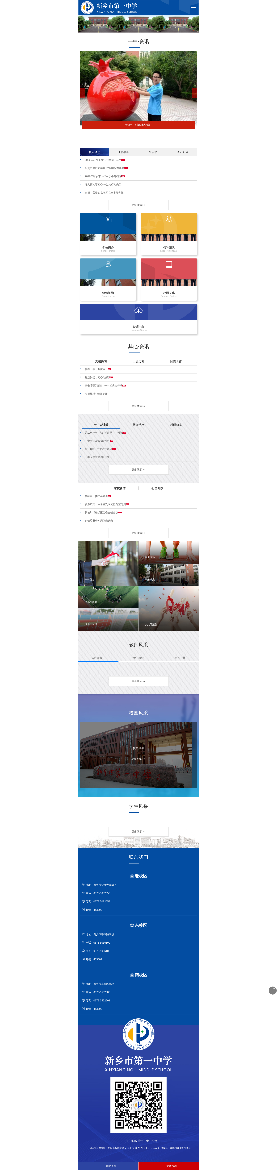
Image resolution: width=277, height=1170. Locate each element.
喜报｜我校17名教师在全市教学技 (104, 192)
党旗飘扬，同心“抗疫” (97, 377)
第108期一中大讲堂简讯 (98, 449)
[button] (82, 93)
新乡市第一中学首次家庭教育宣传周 (105, 504)
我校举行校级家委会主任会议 (101, 512)
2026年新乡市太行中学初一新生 (103, 160)
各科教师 (97, 657)
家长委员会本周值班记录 (99, 520)
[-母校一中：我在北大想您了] (138, 52)
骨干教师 (138, 657)
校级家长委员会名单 (96, 496)
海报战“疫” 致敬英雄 (96, 393)
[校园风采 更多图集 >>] (136, 723)
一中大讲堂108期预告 (97, 457)
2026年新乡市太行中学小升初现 (103, 176)
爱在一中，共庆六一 (96, 369)
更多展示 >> (138, 205)
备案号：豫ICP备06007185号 (176, 1148)
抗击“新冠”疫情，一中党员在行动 (103, 385)
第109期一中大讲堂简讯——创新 (103, 432)
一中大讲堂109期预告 (97, 441)
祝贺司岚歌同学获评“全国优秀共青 (104, 168)
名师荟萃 (180, 657)
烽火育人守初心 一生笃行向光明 (103, 184)
